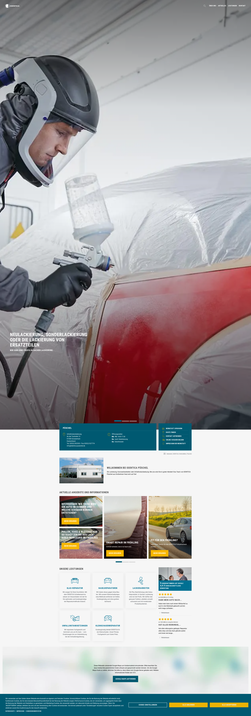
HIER (134, 673)
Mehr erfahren (70, 521)
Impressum (20, 711)
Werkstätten (182, 454)
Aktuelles (222, 6)
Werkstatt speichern (174, 428)
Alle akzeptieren (229, 705)
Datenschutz (10, 711)
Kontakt (242, 6)
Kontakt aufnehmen (173, 436)
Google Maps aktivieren (125, 679)
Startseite (169, 454)
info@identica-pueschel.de (76, 446)
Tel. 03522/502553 (73, 443)
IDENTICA (175, 454)
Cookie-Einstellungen (148, 705)
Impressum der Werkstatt (176, 443)
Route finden (171, 432)
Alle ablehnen (188, 705)
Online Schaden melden (175, 440)
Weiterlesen (165, 613)
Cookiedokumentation (33, 711)
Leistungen (232, 6)
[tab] (117, 420)
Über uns (212, 6)
